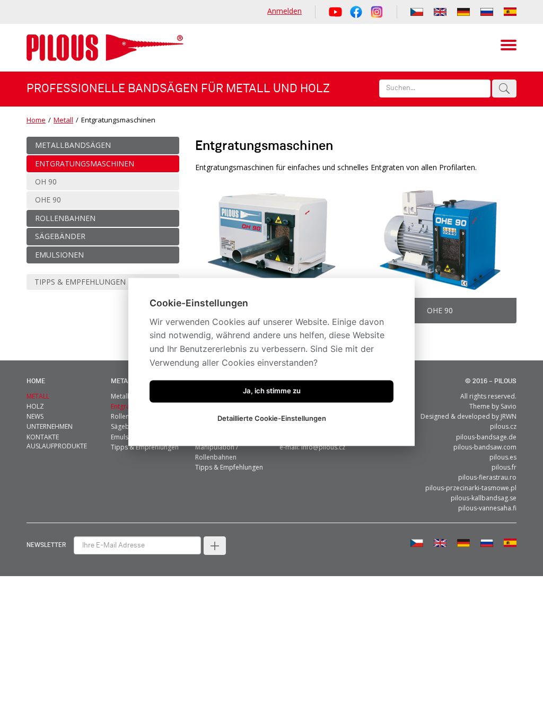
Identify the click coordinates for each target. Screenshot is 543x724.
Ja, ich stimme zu (272, 391)
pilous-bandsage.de (486, 437)
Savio (508, 406)
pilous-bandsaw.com (484, 447)
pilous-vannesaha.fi (487, 508)
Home (36, 120)
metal (121, 381)
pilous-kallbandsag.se (483, 497)
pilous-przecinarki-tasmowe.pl (470, 487)
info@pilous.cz (323, 447)
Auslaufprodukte (57, 446)
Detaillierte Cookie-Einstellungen (271, 418)
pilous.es (502, 457)
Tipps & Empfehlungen (145, 447)
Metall (63, 120)
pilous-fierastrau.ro (487, 477)
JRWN (508, 416)
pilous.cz (503, 426)
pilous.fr (504, 467)
